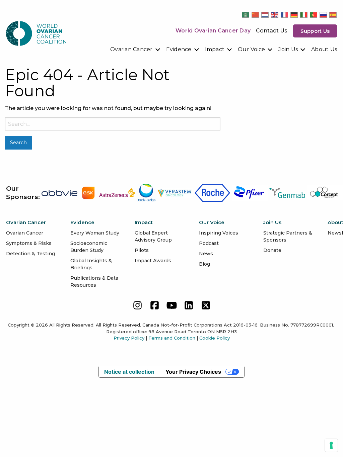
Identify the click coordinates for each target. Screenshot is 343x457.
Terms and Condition (171, 338)
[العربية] (246, 15)
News (206, 254)
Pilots (142, 250)
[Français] (284, 15)
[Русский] (323, 15)
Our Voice (251, 49)
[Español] (333, 15)
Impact (215, 49)
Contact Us (272, 30)
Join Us (288, 49)
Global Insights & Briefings (91, 264)
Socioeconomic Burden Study (88, 246)
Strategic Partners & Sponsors (287, 236)
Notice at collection (129, 371)
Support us (315, 31)
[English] (275, 15)
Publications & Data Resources (94, 281)
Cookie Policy (214, 338)
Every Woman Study (94, 233)
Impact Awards (153, 261)
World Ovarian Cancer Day (213, 30)
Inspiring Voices (218, 233)
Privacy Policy (129, 338)
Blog (204, 264)
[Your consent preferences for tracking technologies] (331, 445)
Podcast (209, 243)
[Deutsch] (294, 15)
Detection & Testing (30, 254)
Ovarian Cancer (131, 49)
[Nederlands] (265, 15)
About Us (324, 49)
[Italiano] (304, 15)
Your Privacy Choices (193, 371)
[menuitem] (135, 49)
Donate (272, 250)
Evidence (179, 49)
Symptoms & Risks (29, 243)
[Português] (314, 15)
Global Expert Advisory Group (153, 236)
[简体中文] (255, 15)
